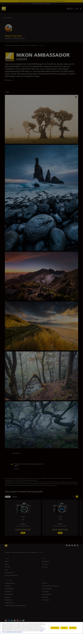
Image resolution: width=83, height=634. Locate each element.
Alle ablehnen (64, 627)
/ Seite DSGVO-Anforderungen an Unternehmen (13, 631)
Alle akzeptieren (73, 627)
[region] (41, 628)
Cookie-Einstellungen (55, 627)
